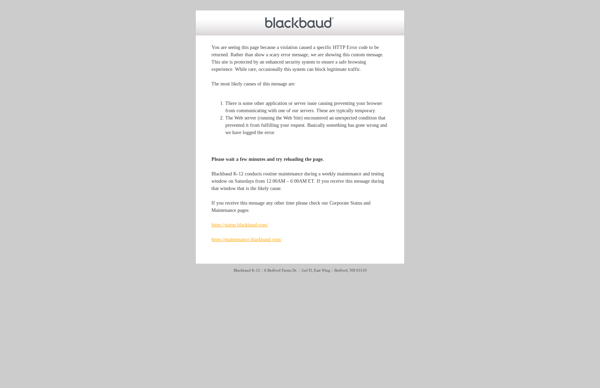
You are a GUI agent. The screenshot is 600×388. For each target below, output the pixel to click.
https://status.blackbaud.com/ (239, 225)
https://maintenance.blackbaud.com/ (246, 239)
